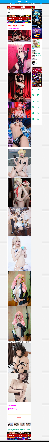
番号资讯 (22, 3)
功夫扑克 (33, 99)
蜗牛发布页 (38, 118)
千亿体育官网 (38, 99)
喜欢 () (19, 417)
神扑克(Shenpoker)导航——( (10, 409)
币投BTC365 (38, 108)
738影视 (37, 90)
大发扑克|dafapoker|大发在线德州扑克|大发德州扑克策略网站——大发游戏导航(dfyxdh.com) (16, 24)
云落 (30, 441)
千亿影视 (33, 101)
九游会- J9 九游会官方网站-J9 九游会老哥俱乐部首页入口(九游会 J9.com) (15, 29)
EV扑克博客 (38, 93)
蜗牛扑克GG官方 (38, 120)
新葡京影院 (38, 113)
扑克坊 (37, 111)
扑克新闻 (33, 112)
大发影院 (33, 105)
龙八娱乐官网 (38, 123)
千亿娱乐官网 (38, 100)
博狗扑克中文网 (33, 102)
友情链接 (23, 441)
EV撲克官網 (33, 94)
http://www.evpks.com (13, 406)
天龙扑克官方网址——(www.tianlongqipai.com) (12, 408)
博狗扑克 (38, 101)
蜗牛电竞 (25, 3)
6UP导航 (33, 90)
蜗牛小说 (33, 119)
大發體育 (38, 105)
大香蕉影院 (33, 106)
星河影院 (33, 114)
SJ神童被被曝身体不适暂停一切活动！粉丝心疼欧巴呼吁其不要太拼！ (25, 421)
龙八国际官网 (33, 123)
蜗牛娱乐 (21, 441)
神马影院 (38, 117)
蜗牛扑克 (28, 3)
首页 (8, 3)
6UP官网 (38, 89)
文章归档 (24, 441)
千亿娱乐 (33, 100)
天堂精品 (38, 106)
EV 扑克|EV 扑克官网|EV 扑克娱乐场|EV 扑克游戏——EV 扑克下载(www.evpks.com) (16, 25)
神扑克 (32, 117)
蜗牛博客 (33, 118)
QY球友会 (33, 96)
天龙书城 (33, 107)
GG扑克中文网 (38, 94)
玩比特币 (19, 3)
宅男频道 (17, 3)
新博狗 (37, 112)
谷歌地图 (26, 441)
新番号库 (33, 113)
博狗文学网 (38, 102)
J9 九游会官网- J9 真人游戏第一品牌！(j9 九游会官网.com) (13, 28)
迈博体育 (34, 3)
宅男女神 (14, 3)
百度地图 (28, 441)
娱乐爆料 (11, 3)
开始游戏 (22, 4)
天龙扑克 (38, 107)
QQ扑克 (37, 95)
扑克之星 (33, 111)
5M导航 (32, 89)
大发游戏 (31, 3)
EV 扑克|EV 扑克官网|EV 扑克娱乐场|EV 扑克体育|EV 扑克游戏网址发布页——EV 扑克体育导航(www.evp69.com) (18, 26)
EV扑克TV (33, 93)
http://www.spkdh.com (14, 409)
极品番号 (38, 114)
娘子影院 (33, 108)
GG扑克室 (33, 95)
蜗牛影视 (38, 119)
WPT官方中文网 (38, 96)
